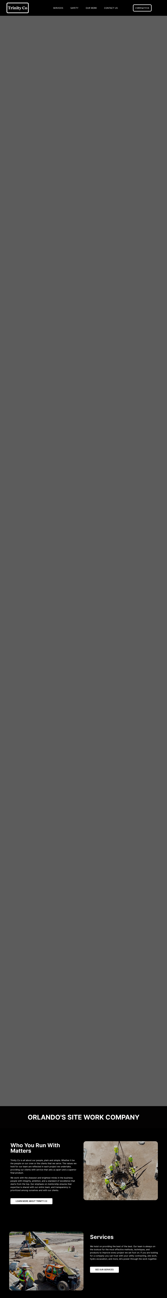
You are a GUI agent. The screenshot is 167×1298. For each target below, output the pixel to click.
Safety (74, 8)
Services (58, 8)
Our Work (91, 8)
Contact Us (111, 8)
